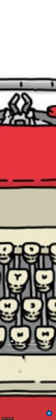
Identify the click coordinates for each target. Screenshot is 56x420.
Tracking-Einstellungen (40, 350)
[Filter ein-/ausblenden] (49, 413)
